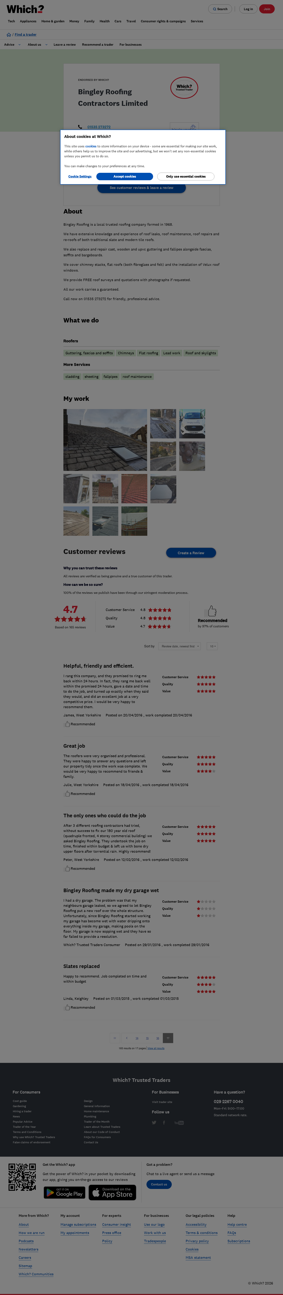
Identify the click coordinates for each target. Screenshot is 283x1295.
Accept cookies (125, 176)
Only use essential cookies (186, 176)
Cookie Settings (80, 176)
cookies (91, 146)
